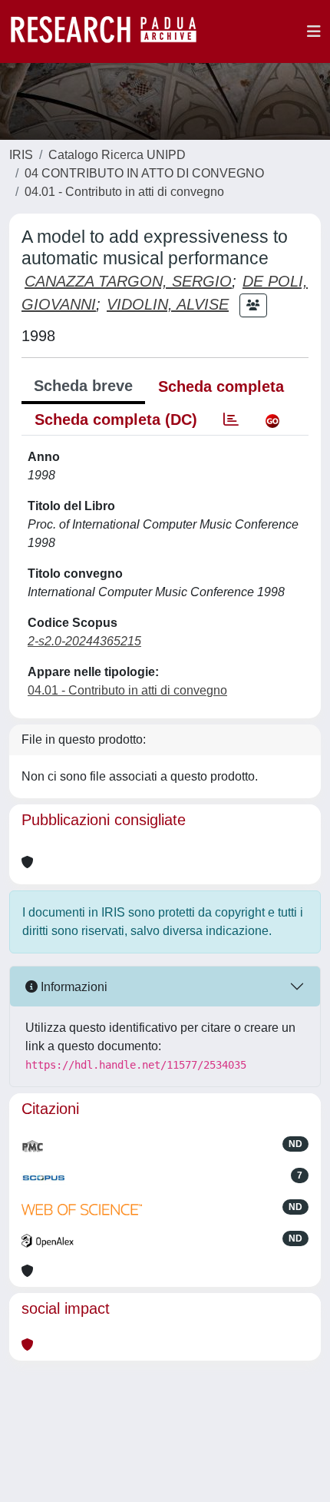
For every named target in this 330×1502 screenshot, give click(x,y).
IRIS (21, 154)
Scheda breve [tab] (83, 385)
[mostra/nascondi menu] (314, 31)
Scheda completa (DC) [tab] (116, 419)
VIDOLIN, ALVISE (168, 304)
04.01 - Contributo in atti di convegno (124, 191)
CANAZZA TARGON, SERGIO (128, 281)
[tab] (231, 419)
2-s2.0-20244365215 (84, 641)
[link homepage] (111, 31)
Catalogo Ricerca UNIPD (117, 154)
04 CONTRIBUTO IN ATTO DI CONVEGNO (144, 173)
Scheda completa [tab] (221, 386)
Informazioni (72, 986)
